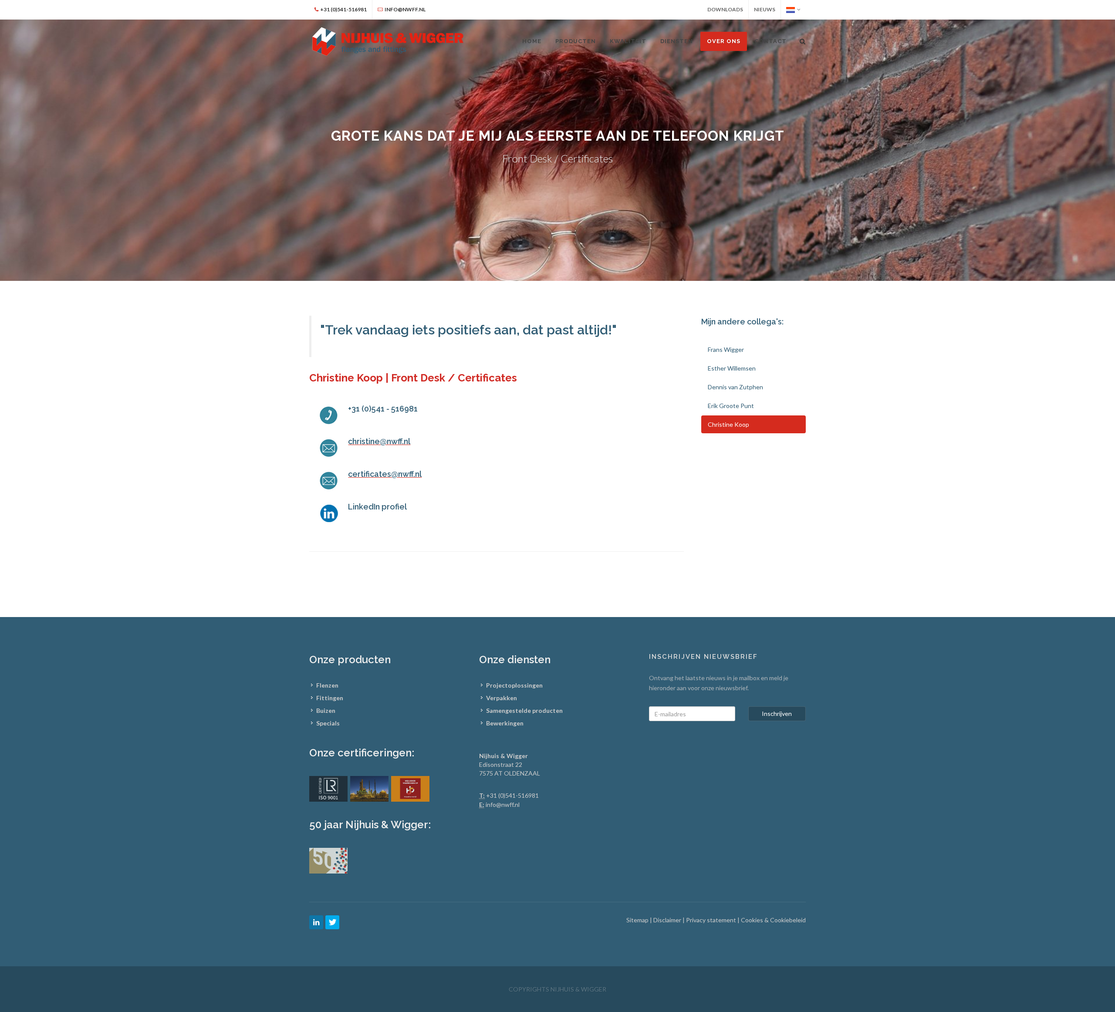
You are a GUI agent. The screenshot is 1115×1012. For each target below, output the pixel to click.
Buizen (325, 710)
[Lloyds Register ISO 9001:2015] (328, 788)
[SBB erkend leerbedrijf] (410, 788)
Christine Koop (728, 424)
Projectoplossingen (514, 685)
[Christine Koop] (328, 513)
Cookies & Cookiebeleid (773, 920)
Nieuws (764, 9)
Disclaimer (668, 920)
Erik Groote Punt (731, 405)
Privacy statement (711, 920)
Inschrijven (777, 713)
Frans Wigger (726, 349)
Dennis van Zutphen (735, 387)
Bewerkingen (505, 723)
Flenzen (327, 685)
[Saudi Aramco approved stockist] (369, 788)
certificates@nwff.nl (385, 474)
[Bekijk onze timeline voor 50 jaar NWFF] (328, 860)
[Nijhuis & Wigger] (388, 41)
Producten (575, 41)
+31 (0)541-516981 (512, 795)
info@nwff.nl (503, 804)
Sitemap (638, 920)
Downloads (725, 9)
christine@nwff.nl (379, 441)
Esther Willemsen (732, 368)
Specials (328, 723)
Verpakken (501, 698)
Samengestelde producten (524, 710)
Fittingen (329, 698)
